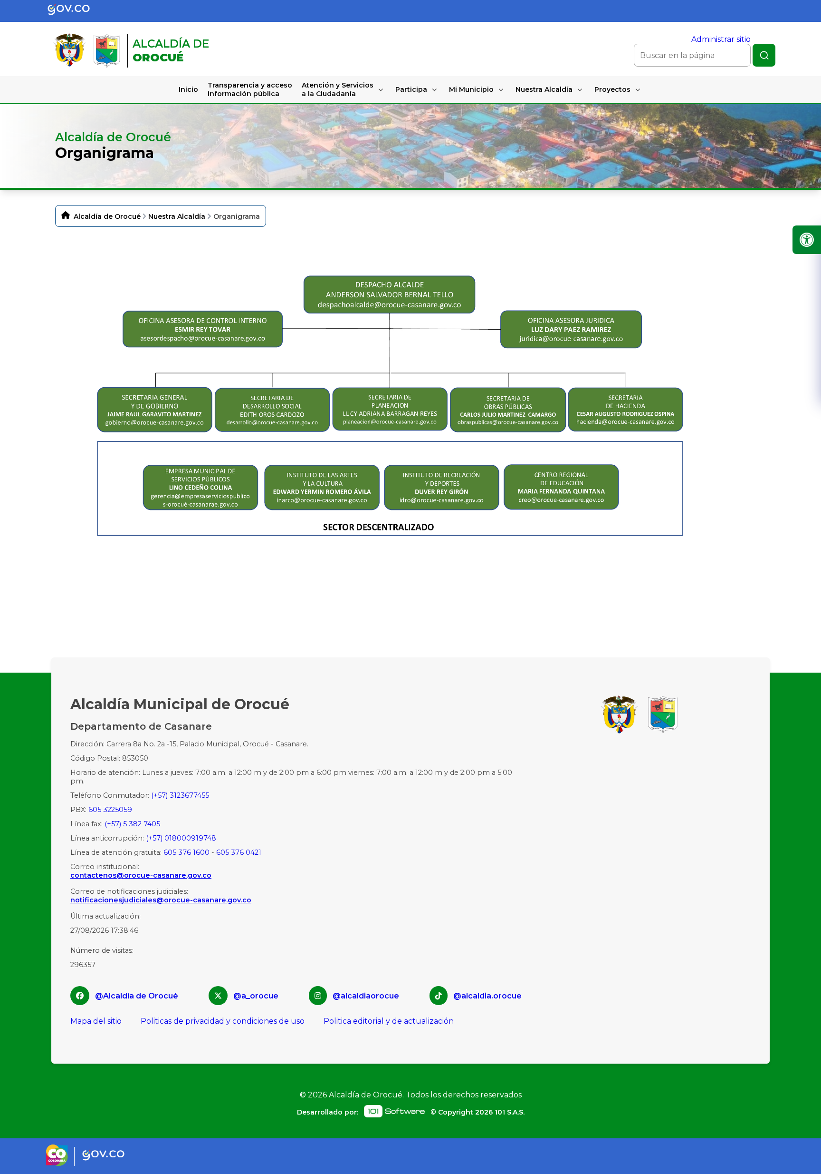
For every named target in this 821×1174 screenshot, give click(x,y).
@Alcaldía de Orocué (136, 995)
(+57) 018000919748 (181, 838)
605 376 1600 (186, 852)
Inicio (188, 89)
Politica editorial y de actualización (389, 1021)
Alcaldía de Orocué (107, 216)
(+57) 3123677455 (180, 795)
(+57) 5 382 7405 (132, 824)
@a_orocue (255, 995)
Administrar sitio (721, 39)
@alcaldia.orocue (487, 995)
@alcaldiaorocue (366, 995)
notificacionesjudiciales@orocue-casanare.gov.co (160, 900)
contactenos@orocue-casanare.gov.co (140, 875)
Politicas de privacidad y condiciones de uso (223, 1021)
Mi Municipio (471, 89)
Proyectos (612, 89)
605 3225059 (110, 809)
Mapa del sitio (96, 1021)
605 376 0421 (238, 852)
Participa (411, 89)
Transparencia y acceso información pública (250, 89)
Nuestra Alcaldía (544, 89)
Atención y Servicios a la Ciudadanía (337, 89)
